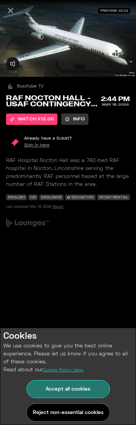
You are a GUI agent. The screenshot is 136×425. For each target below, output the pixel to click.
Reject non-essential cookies (68, 412)
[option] (31, 119)
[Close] (10, 10)
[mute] (12, 63)
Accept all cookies (68, 389)
